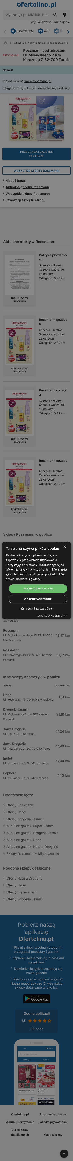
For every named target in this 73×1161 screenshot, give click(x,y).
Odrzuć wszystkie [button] (38, 599)
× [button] (64, 546)
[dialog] (36, 580)
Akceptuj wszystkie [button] (38, 588)
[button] (36, 608)
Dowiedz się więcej (29, 579)
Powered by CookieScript (51, 615)
